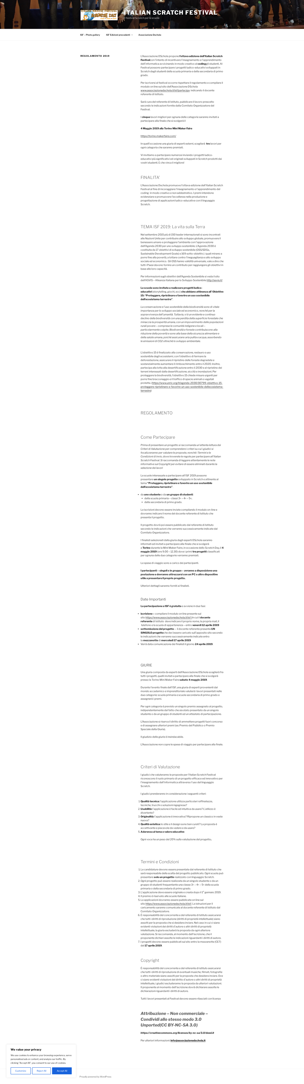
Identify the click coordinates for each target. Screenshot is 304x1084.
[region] (41, 1061)
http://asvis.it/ (214, 280)
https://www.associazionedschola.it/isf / (169, 617)
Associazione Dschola (149, 34)
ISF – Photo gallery (90, 34)
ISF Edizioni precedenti (118, 34)
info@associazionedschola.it (188, 1040)
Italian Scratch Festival (171, 12)
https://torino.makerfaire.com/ (158, 136)
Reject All (41, 1070)
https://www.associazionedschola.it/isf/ (168, 903)
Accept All (62, 1070)
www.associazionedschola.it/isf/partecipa (165, 90)
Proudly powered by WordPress (95, 1076)
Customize (20, 1070)
